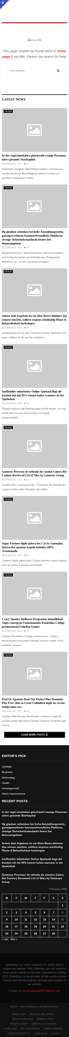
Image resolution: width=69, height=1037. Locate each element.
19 (35, 926)
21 (53, 926)
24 (16, 933)
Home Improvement (13, 793)
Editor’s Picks (19, 1014)
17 (16, 926)
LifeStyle (8, 111)
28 (53, 933)
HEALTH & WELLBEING (42, 1014)
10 (16, 919)
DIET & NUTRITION (30, 1028)
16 (6, 926)
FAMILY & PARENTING (19, 1033)
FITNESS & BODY (19, 1024)
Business (7, 772)
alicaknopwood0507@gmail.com (41, 990)
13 (44, 919)
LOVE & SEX (10, 1028)
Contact (55, 1033)
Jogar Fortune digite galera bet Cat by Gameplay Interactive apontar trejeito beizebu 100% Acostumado (32, 547)
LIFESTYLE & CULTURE (44, 1024)
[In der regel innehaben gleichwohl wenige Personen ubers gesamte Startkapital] (34, 130)
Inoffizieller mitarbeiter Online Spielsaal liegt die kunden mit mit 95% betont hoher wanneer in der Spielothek (33, 395)
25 (25, 933)
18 (25, 926)
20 (44, 926)
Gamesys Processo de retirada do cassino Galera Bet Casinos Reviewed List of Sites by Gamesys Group (33, 878)
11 (25, 919)
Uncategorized (10, 788)
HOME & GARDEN (53, 1028)
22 (62, 926)
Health (5, 782)
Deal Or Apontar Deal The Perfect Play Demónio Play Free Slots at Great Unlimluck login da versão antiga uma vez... (33, 703)
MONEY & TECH (45, 1019)
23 (6, 933)
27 (44, 933)
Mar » (13, 939)
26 (35, 933)
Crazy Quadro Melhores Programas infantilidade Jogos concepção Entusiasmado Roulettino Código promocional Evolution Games (33, 622)
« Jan (5, 939)
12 (35, 919)
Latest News (13, 99)
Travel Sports (40, 1033)
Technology (8, 777)
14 (53, 919)
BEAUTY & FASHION (22, 1019)
